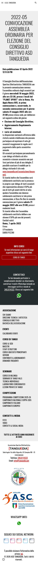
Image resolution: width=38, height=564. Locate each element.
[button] (2, 2)
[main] (19, 37)
